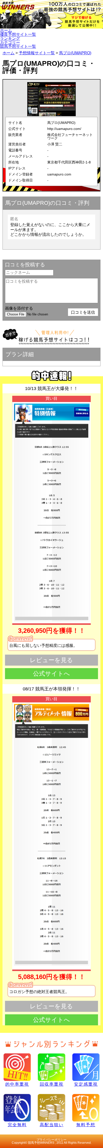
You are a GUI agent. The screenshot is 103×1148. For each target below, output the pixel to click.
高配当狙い (52, 1124)
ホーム (6, 30)
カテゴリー (10, 42)
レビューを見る (51, 660)
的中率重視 (17, 1084)
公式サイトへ (51, 673)
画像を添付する (19, 308)
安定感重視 (86, 1084)
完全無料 (17, 1124)
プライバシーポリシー (51, 1139)
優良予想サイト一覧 (18, 34)
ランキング (10, 38)
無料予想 (85, 1124)
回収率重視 (52, 1084)
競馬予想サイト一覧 (18, 46)
